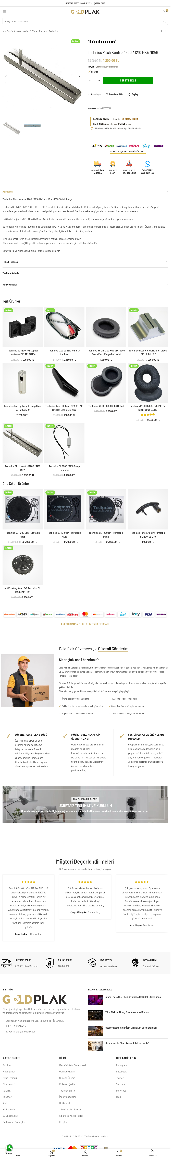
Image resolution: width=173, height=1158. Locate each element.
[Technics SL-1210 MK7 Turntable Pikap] (64, 509)
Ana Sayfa (8, 31)
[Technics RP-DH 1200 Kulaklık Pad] (106, 383)
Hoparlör (7, 1096)
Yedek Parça (38, 31)
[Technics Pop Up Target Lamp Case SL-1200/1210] (23, 383)
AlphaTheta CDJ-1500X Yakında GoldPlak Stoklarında (133, 996)
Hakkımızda (65, 1103)
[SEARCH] (164, 21)
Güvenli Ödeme (67, 1077)
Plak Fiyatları (9, 1071)
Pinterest (121, 1090)
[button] (6, 76)
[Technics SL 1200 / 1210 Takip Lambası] (64, 443)
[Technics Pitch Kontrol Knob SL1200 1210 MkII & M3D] (148, 327)
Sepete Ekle (128, 80)
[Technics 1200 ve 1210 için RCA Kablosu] (64, 327)
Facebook (121, 1071)
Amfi (5, 1103)
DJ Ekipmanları (10, 1115)
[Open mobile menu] (4, 11)
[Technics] (102, 43)
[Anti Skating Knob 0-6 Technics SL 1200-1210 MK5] (23, 565)
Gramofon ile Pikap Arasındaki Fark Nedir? (127, 1042)
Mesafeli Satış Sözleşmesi (72, 1065)
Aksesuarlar (22, 31)
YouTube (121, 1084)
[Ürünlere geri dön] (162, 31)
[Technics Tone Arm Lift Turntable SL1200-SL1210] (148, 509)
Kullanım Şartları (67, 1084)
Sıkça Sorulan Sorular (70, 1109)
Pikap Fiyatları (10, 1077)
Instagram (121, 1065)
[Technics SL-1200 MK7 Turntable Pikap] (106, 509)
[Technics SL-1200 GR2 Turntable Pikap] (23, 509)
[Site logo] (85, 11)
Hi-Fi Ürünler (9, 1109)
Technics (53, 31)
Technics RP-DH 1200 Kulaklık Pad (106, 405)
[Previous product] (158, 31)
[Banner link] (85, 804)
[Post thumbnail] (95, 1000)
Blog (118, 1096)
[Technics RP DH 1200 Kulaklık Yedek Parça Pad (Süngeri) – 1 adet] (106, 327)
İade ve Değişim (67, 1096)
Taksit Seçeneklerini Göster (127, 151)
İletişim (63, 1122)
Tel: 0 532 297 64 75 (16, 1026)
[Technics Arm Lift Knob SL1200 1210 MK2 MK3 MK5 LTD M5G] (64, 383)
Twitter (119, 1077)
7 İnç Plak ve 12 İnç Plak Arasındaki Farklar (127, 1012)
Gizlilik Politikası (67, 1071)
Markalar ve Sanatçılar (14, 1122)
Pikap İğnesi (9, 1084)
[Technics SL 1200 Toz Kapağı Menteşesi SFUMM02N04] (23, 327)
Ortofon (7, 1065)
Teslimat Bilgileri (67, 1090)
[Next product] (166, 31)
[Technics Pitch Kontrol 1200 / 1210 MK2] (23, 443)
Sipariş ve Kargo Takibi (71, 1115)
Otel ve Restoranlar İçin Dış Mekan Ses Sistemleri (131, 1027)
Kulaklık (6, 1090)
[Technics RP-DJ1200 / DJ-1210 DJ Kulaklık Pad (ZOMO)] (148, 383)
